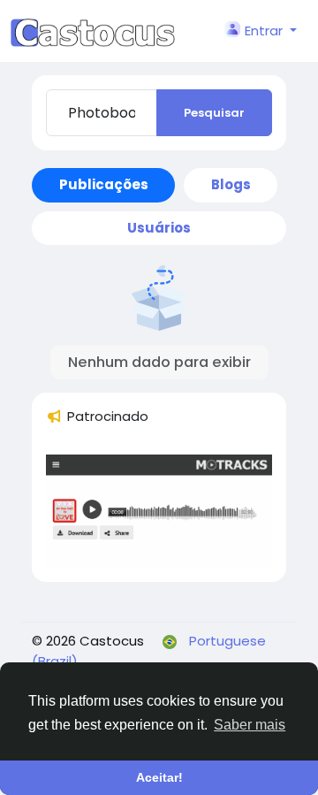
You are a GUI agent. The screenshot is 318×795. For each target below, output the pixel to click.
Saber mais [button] (249, 724)
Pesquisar (214, 112)
